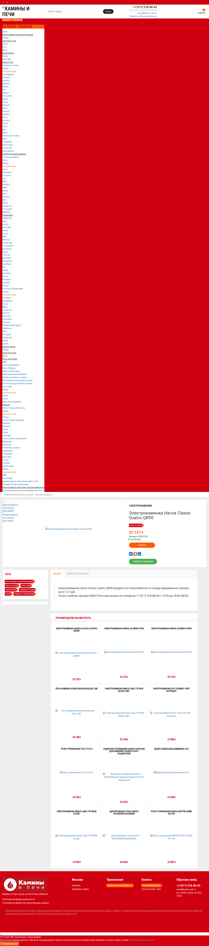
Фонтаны (6, 457)
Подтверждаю (9, 943)
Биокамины (8, 74)
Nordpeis (6, 279)
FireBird (6, 77)
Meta (4, 50)
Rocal (5, 123)
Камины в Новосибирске (120, 885)
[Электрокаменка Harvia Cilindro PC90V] (171, 652)
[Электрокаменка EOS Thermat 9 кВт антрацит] (171, 714)
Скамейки (7, 454)
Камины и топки (10, 65)
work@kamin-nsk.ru (147, 13)
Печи (4, 160)
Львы (5, 432)
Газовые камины (10, 157)
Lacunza (6, 175)
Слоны (5, 460)
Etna (4, 47)
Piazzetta (7, 96)
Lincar (5, 233)
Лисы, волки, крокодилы (14, 438)
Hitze (4, 108)
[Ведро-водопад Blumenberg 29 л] (171, 772)
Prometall (7, 209)
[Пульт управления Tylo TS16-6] (76, 772)
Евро (158, 889)
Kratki (5, 56)
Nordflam (6, 264)
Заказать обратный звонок (143, 16)
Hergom (6, 105)
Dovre (5, 276)
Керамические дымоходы (15, 484)
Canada (6, 282)
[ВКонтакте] (131, 554)
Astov (5, 44)
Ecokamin (7, 148)
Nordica (6, 239)
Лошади (6, 435)
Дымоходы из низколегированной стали (22, 490)
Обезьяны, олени (11, 447)
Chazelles (7, 142)
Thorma (6, 255)
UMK (4, 475)
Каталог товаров (12, 20)
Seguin (5, 93)
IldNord (5, 83)
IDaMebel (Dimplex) (11, 325)
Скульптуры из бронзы (13, 408)
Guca (4, 169)
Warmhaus (7, 145)
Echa (4, 126)
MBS (4, 236)
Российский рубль (151, 885)
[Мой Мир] (139, 554)
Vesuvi (5, 285)
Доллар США (148, 889)
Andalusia (7, 337)
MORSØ (6, 212)
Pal (3, 267)
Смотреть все (9, 71)
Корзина (76, 885)
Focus (5, 102)
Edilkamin (7, 218)
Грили (5, 395)
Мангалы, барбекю (11, 402)
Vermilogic (7, 478)
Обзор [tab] (57, 573)
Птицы (5, 417)
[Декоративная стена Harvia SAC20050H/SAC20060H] (124, 837)
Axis (4, 138)
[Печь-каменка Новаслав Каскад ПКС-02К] (76, 712)
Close (5, 31)
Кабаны (6, 423)
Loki (4, 178)
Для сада (7, 386)
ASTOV (5, 313)
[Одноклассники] (135, 554)
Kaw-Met (6, 59)
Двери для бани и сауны (14, 377)
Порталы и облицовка (23, 594)
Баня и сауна (26, 494)
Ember (5, 270)
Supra (5, 252)
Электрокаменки (10, 365)
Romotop (6, 249)
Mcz (4, 129)
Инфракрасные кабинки (14, 374)
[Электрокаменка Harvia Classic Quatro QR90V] (76, 654)
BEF (4, 90)
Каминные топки (10, 135)
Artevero (6, 316)
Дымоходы (8, 466)
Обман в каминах (143, 561)
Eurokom (6, 273)
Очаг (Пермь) (9, 368)
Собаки (6, 463)
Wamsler (6, 258)
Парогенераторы (10, 371)
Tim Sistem (7, 246)
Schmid (6, 120)
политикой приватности (142, 940)
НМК (4, 187)
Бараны (6, 426)
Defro (5, 117)
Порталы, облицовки (12, 288)
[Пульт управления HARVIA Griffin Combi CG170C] (171, 837)
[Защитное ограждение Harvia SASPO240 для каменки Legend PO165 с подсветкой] (124, 777)
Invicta (5, 224)
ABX (4, 181)
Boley (5, 99)
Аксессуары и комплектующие (19, 581)
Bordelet (6, 298)
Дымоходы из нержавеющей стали (20, 481)
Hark (4, 221)
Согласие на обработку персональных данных (25, 903)
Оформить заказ (80, 889)
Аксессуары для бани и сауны (17, 383)
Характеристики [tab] (77, 573)
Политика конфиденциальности (18, 899)
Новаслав (7, 242)
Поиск (108, 11)
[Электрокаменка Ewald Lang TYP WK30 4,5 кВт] (76, 837)
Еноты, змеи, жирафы (13, 420)
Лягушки (6, 444)
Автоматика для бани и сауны (17, 380)
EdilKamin (7, 328)
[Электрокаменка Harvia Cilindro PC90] (124, 652)
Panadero (7, 172)
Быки (4, 429)
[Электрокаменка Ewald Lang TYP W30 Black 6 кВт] (124, 714)
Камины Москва (12, 494)
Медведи (7, 441)
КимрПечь (7, 301)
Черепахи (7, 450)
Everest (6, 111)
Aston (5, 190)
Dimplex (6, 322)
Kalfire (5, 86)
